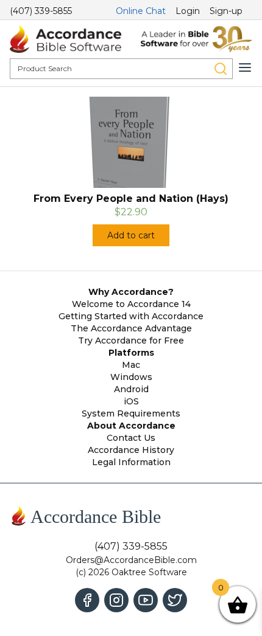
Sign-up (226, 10)
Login (187, 10)
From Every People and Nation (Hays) (131, 198)
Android (131, 389)
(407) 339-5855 (41, 10)
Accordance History (131, 449)
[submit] (220, 68)
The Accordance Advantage (131, 328)
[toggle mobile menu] (245, 67)
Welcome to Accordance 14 (131, 304)
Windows (131, 377)
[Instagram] (116, 600)
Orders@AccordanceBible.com (131, 560)
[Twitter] (175, 600)
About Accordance (131, 425)
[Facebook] (87, 600)
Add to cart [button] (131, 235)
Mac (131, 364)
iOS (131, 401)
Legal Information (131, 462)
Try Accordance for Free (131, 340)
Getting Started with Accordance (131, 316)
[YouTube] (145, 600)
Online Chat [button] (141, 10)
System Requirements (131, 413)
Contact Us (131, 437)
